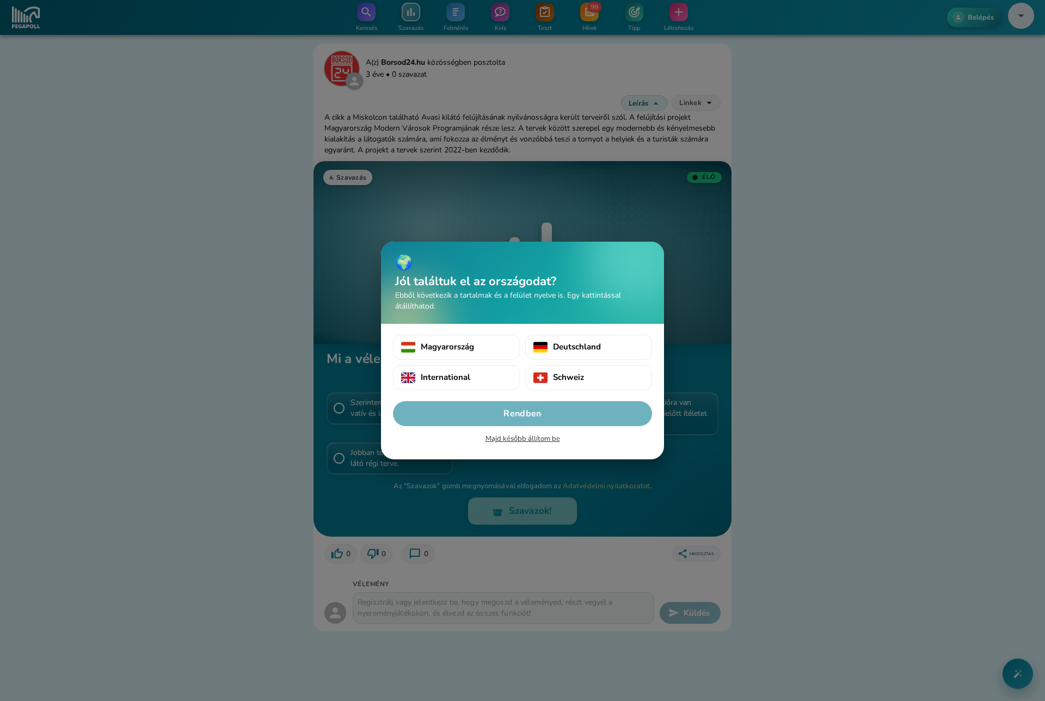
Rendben (522, 414)
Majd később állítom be (522, 439)
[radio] (456, 347)
